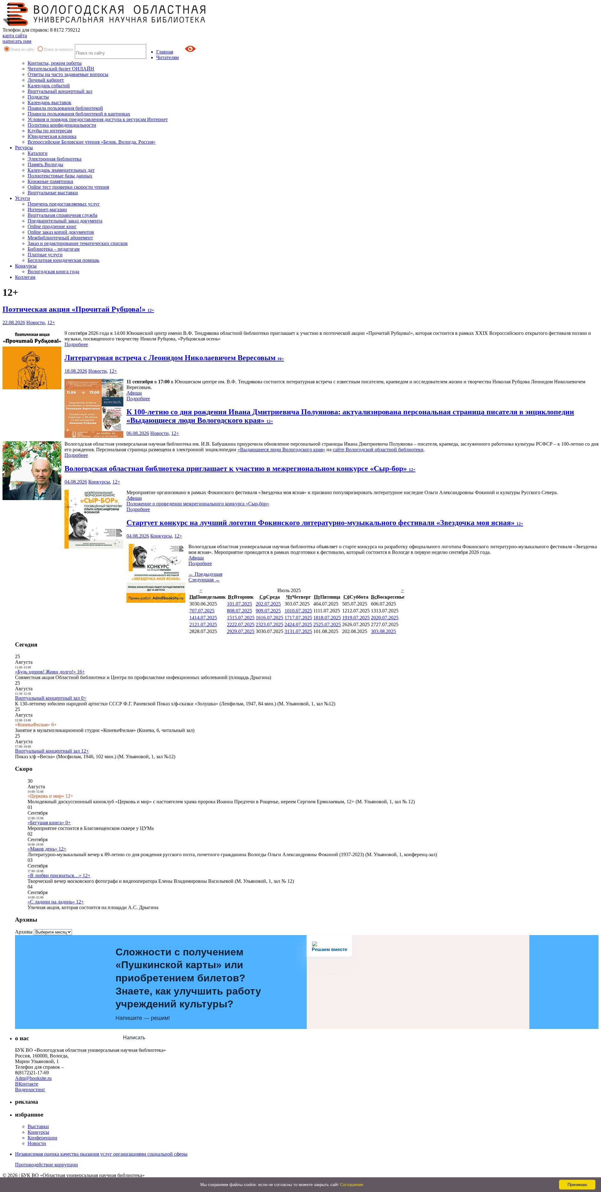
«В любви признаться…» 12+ (59, 875)
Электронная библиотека (54, 158)
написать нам (17, 41)
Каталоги (38, 153)
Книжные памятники (50, 181)
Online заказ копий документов (61, 232)
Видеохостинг (30, 1089)
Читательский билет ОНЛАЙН (61, 68)
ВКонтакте (26, 1084)
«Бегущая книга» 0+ (49, 822)
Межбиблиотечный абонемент (60, 237)
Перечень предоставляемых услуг (64, 204)
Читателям (167, 57)
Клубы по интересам (50, 130)
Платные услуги (45, 254)
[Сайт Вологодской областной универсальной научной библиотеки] (105, 24)
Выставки (38, 1126)
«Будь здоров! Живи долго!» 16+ (50, 671)
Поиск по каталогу (58, 49)
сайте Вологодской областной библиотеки (378, 449)
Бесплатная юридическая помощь (63, 260)
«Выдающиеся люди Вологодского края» (281, 449)
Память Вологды (45, 164)
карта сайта (15, 35)
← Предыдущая (205, 574)
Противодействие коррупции (46, 1164)
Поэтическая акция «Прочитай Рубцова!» (78, 309)
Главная (164, 51)
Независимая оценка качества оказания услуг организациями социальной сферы (101, 1154)
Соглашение (351, 1184)
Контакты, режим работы (55, 63)
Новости (35, 322)
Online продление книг (52, 226)
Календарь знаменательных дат (61, 170)
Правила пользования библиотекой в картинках (79, 113)
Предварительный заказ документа (65, 220)
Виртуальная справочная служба (62, 215)
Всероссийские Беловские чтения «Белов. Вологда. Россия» (92, 142)
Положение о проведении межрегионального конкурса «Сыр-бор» (197, 503)
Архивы (24, 931)
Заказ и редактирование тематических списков (78, 243)
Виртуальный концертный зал (60, 91)
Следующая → (204, 579)
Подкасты (38, 97)
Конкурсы (26, 266)
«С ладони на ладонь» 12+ (56, 901)
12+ (51, 322)
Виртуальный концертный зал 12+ (52, 751)
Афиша (134, 393)
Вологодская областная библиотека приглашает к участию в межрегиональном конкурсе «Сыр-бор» (239, 468)
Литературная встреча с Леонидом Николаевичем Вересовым (174, 358)
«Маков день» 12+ (47, 849)
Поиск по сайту (22, 49)
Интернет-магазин (47, 209)
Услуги (22, 198)
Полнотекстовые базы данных (60, 175)
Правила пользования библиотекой (65, 108)
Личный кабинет (46, 80)
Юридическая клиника (52, 136)
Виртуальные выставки (53, 192)
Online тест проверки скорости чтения (68, 187)
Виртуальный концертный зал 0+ (50, 698)
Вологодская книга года (53, 271)
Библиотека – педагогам (54, 249)
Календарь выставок (49, 102)
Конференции (42, 1137)
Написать (134, 1037)
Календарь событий (49, 85)
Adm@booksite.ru (33, 1078)
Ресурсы (24, 147)
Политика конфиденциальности (62, 125)
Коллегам (25, 277)
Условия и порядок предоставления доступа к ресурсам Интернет (98, 119)
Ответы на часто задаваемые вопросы (68, 74)
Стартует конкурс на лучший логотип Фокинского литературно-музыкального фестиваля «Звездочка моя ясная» (324, 523)
